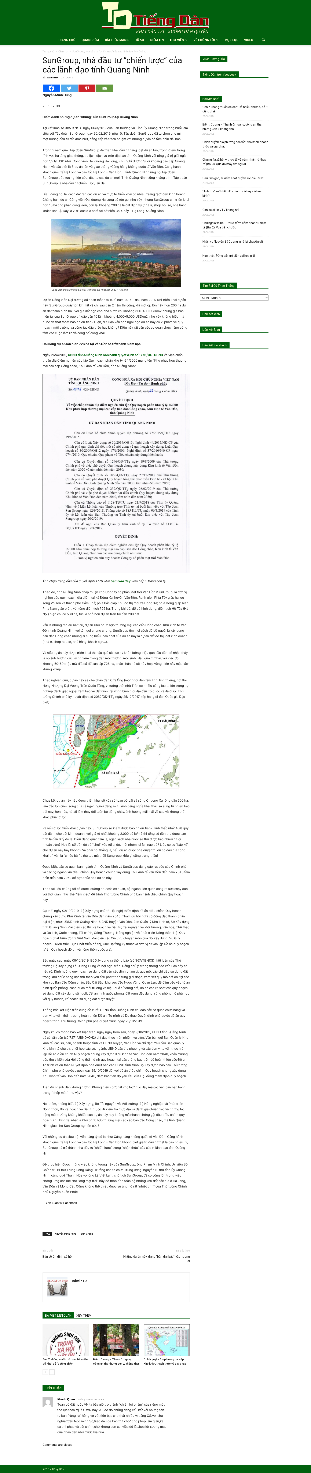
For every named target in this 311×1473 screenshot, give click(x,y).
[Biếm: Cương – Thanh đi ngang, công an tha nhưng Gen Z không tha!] (116, 1340)
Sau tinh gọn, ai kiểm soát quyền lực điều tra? (233, 178)
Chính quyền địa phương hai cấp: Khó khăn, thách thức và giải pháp (235, 144)
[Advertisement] (116, 1217)
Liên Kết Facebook (214, 345)
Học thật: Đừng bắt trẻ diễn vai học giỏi (228, 255)
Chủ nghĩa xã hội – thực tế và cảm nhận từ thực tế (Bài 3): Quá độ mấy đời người (234, 162)
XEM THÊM (83, 1315)
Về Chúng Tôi (204, 40)
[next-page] (52, 1372)
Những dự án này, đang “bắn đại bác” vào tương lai (156, 1259)
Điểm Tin (157, 40)
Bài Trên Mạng (117, 40)
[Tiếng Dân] (155, 17)
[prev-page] (45, 1372)
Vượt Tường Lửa (213, 59)
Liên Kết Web (211, 314)
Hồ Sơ (139, 40)
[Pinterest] (86, 88)
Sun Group (87, 1233)
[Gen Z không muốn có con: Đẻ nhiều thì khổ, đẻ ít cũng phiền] (66, 1340)
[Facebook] (51, 88)
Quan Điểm (90, 40)
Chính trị (63, 51)
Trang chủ (48, 51)
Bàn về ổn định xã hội (57, 1256)
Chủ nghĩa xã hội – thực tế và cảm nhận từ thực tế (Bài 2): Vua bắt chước (234, 225)
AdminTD (52, 77)
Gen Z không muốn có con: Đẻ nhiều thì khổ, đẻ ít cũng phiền (235, 109)
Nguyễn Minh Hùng (65, 1233)
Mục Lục (231, 40)
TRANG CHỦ (67, 40)
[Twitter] (69, 88)
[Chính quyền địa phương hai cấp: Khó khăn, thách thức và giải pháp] (167, 1340)
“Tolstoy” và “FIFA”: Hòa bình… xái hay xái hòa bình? (231, 193)
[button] (263, 40)
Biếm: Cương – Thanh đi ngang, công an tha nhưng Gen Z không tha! (231, 127)
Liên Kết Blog (211, 329)
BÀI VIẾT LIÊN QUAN (58, 1315)
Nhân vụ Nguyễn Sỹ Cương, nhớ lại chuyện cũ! (232, 241)
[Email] (104, 88)
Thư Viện (177, 40)
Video (248, 40)
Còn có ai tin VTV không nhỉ (220, 210)
